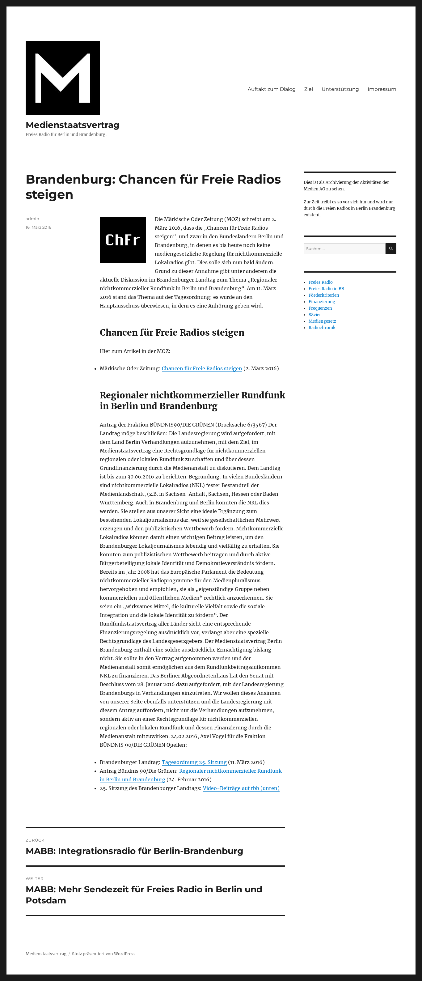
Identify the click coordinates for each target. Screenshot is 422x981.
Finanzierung (322, 301)
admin (32, 218)
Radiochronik (322, 327)
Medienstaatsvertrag (73, 125)
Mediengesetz (322, 321)
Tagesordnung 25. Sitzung (194, 762)
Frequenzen (320, 308)
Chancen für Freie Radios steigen (202, 368)
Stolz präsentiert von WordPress (104, 954)
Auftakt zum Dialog (272, 89)
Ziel (308, 89)
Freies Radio (321, 282)
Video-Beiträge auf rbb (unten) (241, 788)
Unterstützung (340, 89)
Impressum (382, 89)
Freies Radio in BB (326, 288)
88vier (315, 314)
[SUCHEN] (391, 248)
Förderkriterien (324, 295)
